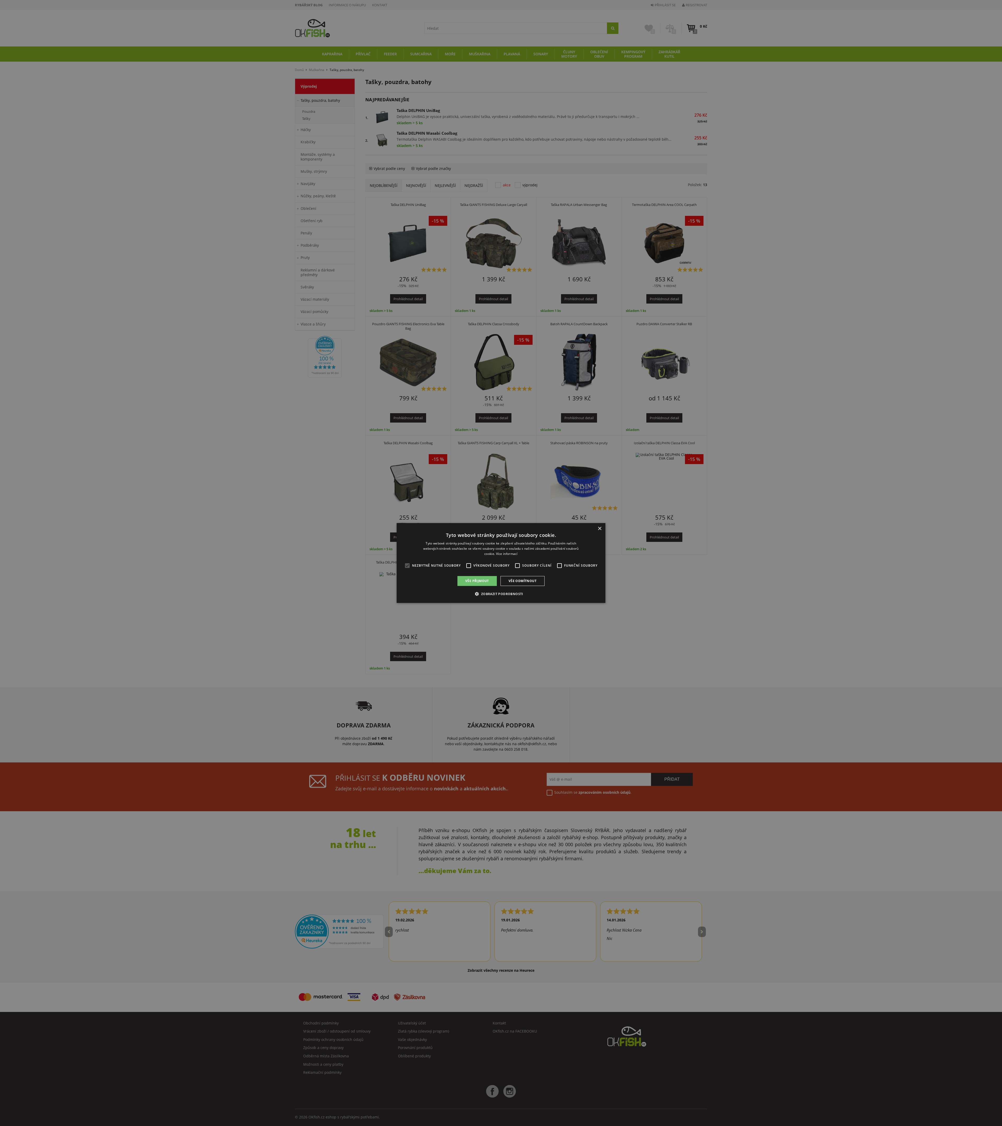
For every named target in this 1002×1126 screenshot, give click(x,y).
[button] (501, 593)
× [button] (599, 529)
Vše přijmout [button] (477, 581)
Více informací (507, 554)
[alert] (501, 563)
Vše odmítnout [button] (522, 581)
